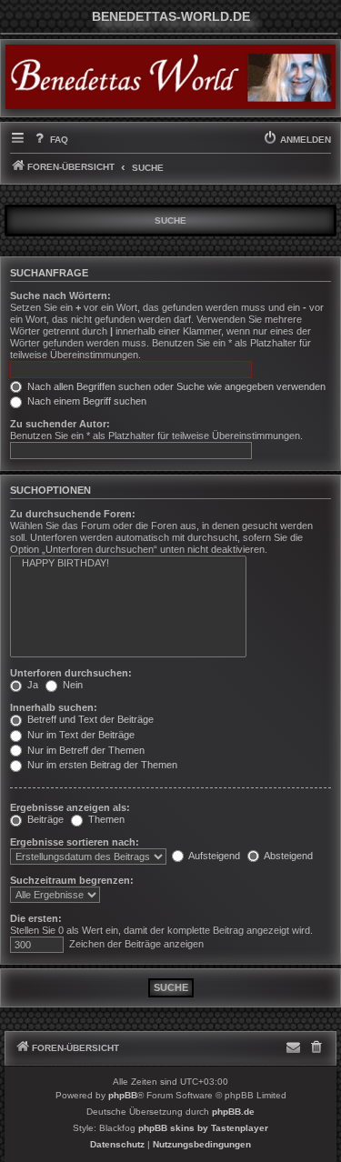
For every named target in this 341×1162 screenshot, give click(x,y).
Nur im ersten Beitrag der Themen (101, 764)
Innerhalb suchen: (53, 707)
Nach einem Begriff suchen (85, 401)
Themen (105, 819)
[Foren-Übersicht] (170, 77)
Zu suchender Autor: (60, 423)
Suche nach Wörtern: (60, 295)
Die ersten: (36, 918)
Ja (31, 684)
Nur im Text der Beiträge (80, 734)
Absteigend (287, 855)
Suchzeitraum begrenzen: (72, 880)
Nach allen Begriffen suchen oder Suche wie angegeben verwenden (175, 386)
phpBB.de (233, 1112)
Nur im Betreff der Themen (85, 750)
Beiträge (44, 819)
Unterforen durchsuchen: (71, 672)
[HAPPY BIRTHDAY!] (128, 563)
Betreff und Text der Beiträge (89, 719)
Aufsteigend (213, 855)
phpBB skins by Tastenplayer (203, 1128)
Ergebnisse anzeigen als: (70, 807)
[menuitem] (49, 140)
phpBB (122, 1095)
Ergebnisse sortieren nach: (74, 841)
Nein (71, 684)
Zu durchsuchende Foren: (72, 513)
